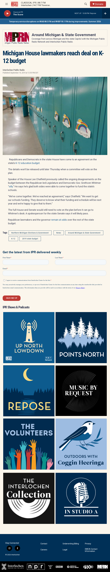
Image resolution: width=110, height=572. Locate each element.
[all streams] (106, 13)
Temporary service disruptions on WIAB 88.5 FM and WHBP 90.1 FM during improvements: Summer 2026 (55, 21)
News (58, 233)
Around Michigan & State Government (64, 35)
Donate (99, 4)
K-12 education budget (28, 163)
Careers (44, 550)
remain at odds (59, 219)
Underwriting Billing (71, 544)
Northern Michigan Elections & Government (30, 233)
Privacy (88, 544)
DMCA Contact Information (91, 550)
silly (11, 186)
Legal (65, 550)
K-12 (13, 239)
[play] (7, 13)
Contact (44, 544)
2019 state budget (30, 239)
